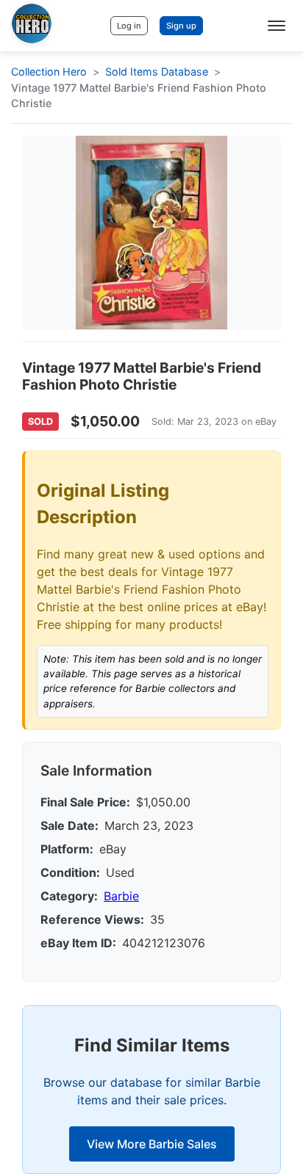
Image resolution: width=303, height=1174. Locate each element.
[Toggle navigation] (276, 25)
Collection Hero (49, 71)
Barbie (121, 896)
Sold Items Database (156, 71)
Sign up (181, 26)
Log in (129, 26)
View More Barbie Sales (152, 1144)
